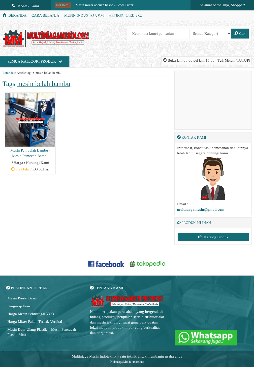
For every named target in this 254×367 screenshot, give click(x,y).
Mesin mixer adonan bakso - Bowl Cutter (104, 5)
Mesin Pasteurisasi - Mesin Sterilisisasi (103, 47)
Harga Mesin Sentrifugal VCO (30, 314)
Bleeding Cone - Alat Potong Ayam (100, 68)
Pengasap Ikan (18, 306)
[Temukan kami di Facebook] (106, 263)
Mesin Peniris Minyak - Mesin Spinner (103, 36)
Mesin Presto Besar (22, 298)
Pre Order (32, 170)
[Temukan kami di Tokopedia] (147, 263)
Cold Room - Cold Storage (94, 26)
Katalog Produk (215, 237)
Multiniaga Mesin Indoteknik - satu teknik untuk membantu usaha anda (127, 356)
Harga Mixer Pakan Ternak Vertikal (34, 322)
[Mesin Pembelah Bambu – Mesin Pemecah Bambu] (30, 119)
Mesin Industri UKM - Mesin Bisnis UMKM (107, 15)
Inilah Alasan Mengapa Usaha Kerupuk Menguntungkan (115, 57)
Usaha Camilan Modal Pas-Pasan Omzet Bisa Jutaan (112, 78)
